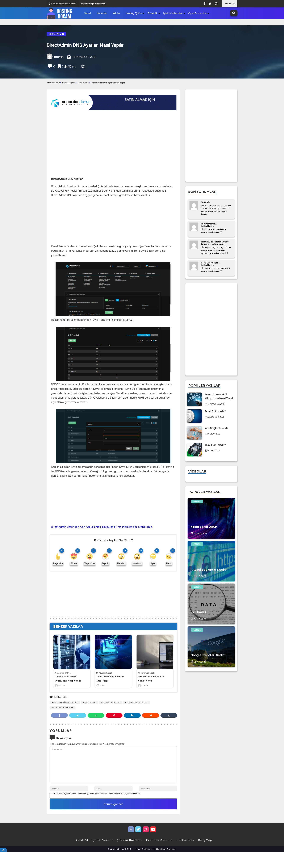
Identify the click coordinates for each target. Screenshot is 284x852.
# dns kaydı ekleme (110, 702)
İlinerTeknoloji (145, 849)
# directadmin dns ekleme (65, 702)
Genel (87, 13)
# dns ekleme (89, 702)
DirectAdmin (56, 34)
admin (61, 685)
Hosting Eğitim (134, 13)
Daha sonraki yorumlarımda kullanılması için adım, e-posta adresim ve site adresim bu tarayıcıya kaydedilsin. (97, 794)
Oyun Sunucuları (197, 13)
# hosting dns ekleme (62, 708)
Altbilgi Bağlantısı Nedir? (93, 3)
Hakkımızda (185, 840)
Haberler (102, 13)
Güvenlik (152, 13)
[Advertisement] (74, 133)
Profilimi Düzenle (159, 840)
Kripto (116, 13)
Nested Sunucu (166, 849)
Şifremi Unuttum (129, 840)
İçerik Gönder (102, 840)
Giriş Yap (231, 3)
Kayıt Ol (82, 840)
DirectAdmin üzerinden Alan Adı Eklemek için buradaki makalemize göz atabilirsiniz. (102, 526)
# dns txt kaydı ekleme (136, 702)
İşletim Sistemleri (172, 13)
